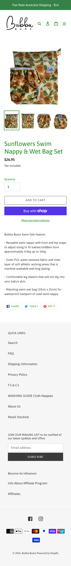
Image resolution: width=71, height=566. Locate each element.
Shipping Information (22, 364)
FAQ (11, 353)
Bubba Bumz (29, 553)
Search (13, 342)
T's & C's (13, 385)
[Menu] (64, 23)
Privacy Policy (17, 374)
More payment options (35, 220)
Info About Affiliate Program (27, 483)
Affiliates (14, 493)
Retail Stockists (18, 417)
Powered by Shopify (47, 553)
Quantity (9, 179)
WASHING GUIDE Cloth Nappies (30, 395)
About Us (14, 406)
